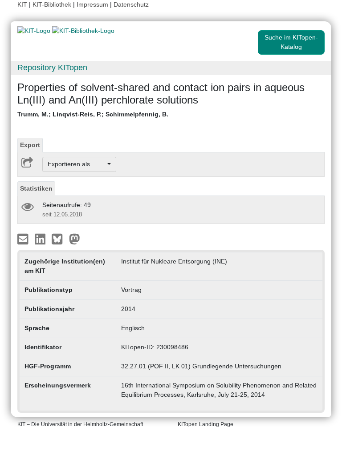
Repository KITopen (52, 67)
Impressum (92, 4)
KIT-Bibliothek (53, 4)
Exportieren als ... (77, 164)
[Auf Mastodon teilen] (74, 238)
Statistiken (36, 188)
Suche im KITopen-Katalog (291, 42)
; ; (92, 114)
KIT (22, 4)
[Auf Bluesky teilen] (59, 238)
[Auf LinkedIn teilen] (41, 238)
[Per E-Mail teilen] (23, 238)
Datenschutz (131, 4)
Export (30, 144)
